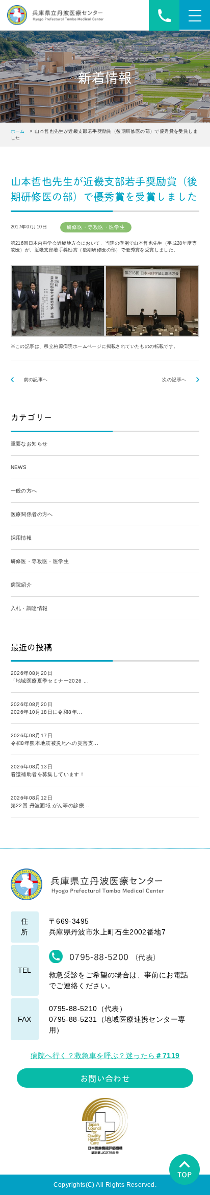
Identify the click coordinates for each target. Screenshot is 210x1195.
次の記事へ (174, 379)
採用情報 (21, 538)
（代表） (115, 956)
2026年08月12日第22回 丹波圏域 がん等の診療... (50, 801)
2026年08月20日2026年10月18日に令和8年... (47, 708)
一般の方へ (24, 491)
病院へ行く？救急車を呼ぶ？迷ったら (105, 1055)
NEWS (19, 467)
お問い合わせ (105, 1077)
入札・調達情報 (29, 608)
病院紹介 (21, 585)
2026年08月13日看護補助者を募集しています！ (48, 770)
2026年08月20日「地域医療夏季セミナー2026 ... (50, 677)
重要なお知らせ (29, 444)
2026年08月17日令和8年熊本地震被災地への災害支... (55, 739)
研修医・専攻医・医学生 (40, 561)
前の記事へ (36, 379)
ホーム (18, 131)
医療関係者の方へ (32, 514)
